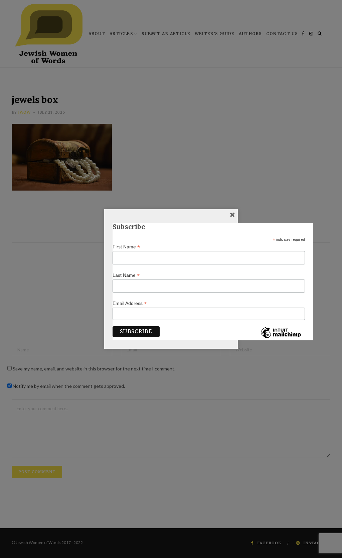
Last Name (126, 275)
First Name (126, 247)
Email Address (130, 303)
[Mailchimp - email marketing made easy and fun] (281, 337)
